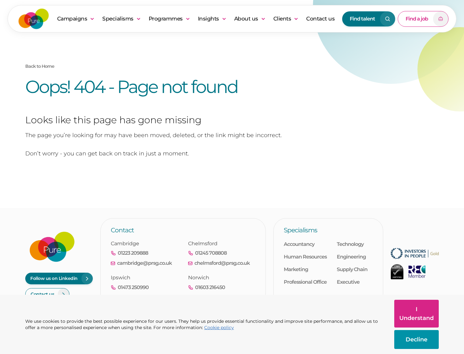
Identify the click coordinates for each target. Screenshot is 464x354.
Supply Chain (352, 269)
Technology (350, 244)
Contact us (320, 18)
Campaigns (72, 18)
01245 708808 (211, 253)
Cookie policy (219, 327)
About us (246, 18)
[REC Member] (417, 271)
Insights (208, 18)
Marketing (296, 269)
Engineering (351, 257)
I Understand (416, 314)
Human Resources (305, 257)
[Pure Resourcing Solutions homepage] (33, 18)
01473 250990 (133, 287)
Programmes (166, 18)
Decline (416, 339)
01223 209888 (133, 253)
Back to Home (39, 66)
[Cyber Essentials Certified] (397, 271)
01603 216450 (210, 287)
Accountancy (299, 244)
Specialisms (118, 18)
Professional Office (305, 282)
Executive (348, 282)
